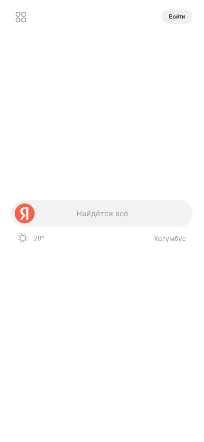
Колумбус (170, 238)
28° (39, 238)
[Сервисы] (20, 17)
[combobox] (102, 213)
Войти (177, 16)
